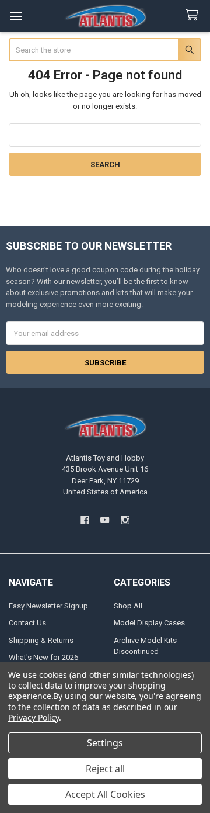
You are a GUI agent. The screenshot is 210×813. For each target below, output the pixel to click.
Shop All (128, 605)
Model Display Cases (149, 622)
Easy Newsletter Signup (48, 605)
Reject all (105, 768)
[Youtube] (104, 519)
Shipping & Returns (41, 640)
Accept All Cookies (105, 794)
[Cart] (194, 15)
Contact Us (27, 622)
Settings (105, 742)
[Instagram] (125, 519)
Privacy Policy (33, 717)
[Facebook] (84, 519)
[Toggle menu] (16, 16)
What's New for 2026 (43, 657)
